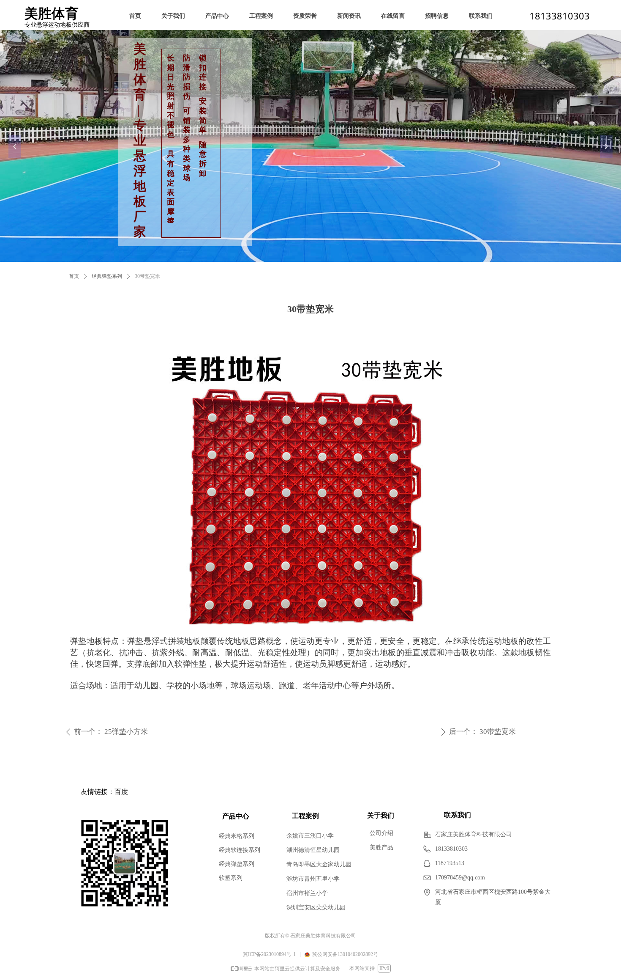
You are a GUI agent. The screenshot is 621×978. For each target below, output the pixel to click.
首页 (74, 276)
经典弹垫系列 (107, 276)
